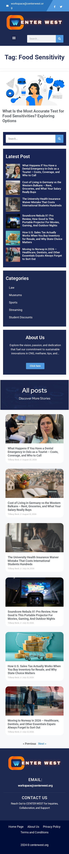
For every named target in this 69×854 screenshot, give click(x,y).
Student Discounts (20, 317)
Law (11, 287)
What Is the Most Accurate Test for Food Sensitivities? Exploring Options (33, 116)
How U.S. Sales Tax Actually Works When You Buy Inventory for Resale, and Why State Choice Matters (42, 237)
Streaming (15, 310)
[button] (14, 38)
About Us (33, 826)
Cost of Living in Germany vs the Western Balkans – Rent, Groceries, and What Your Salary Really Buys (41, 187)
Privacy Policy (51, 826)
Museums (15, 295)
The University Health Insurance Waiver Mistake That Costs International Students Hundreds (42, 202)
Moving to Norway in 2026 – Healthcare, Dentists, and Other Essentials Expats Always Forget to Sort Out (42, 254)
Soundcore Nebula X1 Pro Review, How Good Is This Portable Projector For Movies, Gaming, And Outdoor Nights (41, 220)
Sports (13, 302)
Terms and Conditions (34, 832)
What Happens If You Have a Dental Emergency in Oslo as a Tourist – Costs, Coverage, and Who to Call (41, 170)
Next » (42, 743)
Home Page (16, 826)
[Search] (59, 39)
